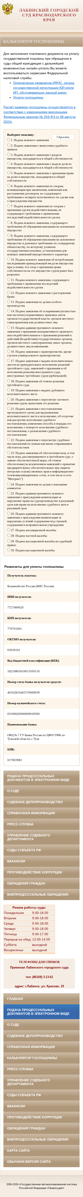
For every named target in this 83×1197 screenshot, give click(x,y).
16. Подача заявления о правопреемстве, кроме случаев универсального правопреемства (39, 353)
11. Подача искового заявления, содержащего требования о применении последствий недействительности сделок (38, 283)
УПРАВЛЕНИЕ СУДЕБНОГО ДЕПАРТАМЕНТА (28, 837)
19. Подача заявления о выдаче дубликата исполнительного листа (36, 392)
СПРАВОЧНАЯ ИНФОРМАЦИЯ (31, 813)
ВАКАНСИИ (16, 861)
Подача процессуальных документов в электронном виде (38, 778)
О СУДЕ (13, 791)
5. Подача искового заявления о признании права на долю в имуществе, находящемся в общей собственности (40, 176)
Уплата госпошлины (28, 97)
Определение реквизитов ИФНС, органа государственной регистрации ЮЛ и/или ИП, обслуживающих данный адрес (43, 87)
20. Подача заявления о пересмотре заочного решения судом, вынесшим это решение (38, 401)
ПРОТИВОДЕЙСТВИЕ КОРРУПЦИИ (34, 872)
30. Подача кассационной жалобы (32, 550)
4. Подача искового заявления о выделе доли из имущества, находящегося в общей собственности (39, 165)
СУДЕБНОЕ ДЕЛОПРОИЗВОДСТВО (35, 802)
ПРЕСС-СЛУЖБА (20, 824)
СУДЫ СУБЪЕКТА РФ (24, 850)
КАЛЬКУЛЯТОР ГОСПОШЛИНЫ (32, 1058)
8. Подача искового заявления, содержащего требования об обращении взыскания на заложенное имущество (41, 226)
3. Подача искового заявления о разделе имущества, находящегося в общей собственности (39, 156)
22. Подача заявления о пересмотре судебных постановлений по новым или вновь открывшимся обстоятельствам (39, 443)
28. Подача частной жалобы (28, 535)
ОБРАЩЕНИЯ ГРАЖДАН (26, 883)
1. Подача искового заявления (29, 140)
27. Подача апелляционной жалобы (33, 530)
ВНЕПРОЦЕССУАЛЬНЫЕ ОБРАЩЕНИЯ (37, 894)
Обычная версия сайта (29, 1161)
